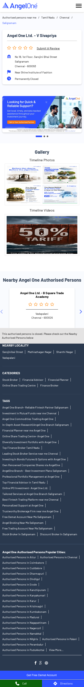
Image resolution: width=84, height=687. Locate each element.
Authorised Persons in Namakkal (21, 633)
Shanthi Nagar (64, 352)
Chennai (65, 17)
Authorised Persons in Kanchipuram (24, 590)
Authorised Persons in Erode (19, 584)
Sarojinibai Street (12, 352)
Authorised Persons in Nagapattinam (24, 622)
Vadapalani (8, 357)
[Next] (81, 312)
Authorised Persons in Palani (59, 639)
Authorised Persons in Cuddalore (22, 568)
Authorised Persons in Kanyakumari (23, 595)
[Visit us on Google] (42, 663)
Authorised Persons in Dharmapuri (23, 573)
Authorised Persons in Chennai (58, 557)
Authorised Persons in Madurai (20, 617)
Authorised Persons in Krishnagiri (22, 606)
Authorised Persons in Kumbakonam (24, 611)
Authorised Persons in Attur (19, 557)
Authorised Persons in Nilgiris (20, 639)
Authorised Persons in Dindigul (21, 579)
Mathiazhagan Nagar (40, 352)
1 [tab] (39, 136)
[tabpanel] (42, 114)
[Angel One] (20, 6)
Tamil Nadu (48, 17)
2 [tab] (44, 136)
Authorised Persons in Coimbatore (23, 562)
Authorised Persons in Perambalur (22, 644)
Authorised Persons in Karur (19, 600)
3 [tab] (47, 136)
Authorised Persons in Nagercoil (21, 628)
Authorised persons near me (19, 17)
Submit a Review (48, 48)
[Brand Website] (47, 663)
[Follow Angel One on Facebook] (36, 663)
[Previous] (2, 312)
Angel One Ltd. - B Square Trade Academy (42, 294)
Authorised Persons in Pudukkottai (23, 650)
